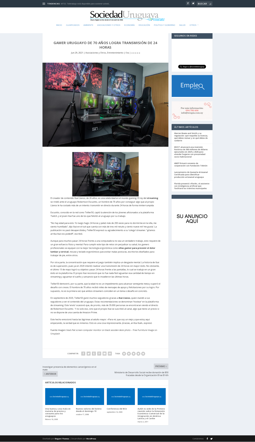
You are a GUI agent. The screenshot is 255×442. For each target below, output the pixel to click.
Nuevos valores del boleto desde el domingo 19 (89, 409)
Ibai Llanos (124, 297)
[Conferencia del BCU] (121, 396)
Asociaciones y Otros (108, 25)
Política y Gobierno (164, 25)
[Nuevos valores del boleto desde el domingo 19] (90, 396)
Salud (182, 25)
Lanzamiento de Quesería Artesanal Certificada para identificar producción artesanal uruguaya (191, 174)
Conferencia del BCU (117, 408)
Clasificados (72, 25)
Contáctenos (198, 438)
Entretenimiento (115, 52)
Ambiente (88, 25)
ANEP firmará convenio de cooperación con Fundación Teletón (190, 164)
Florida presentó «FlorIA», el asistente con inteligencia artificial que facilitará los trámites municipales (191, 186)
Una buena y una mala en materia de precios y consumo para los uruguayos (58, 412)
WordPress (91, 438)
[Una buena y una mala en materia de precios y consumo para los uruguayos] (59, 396)
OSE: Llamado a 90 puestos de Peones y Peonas (82, 3)
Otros (193, 25)
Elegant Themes (62, 438)
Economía (129, 25)
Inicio (59, 25)
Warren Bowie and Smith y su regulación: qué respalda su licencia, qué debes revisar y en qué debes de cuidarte (191, 137)
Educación (144, 25)
